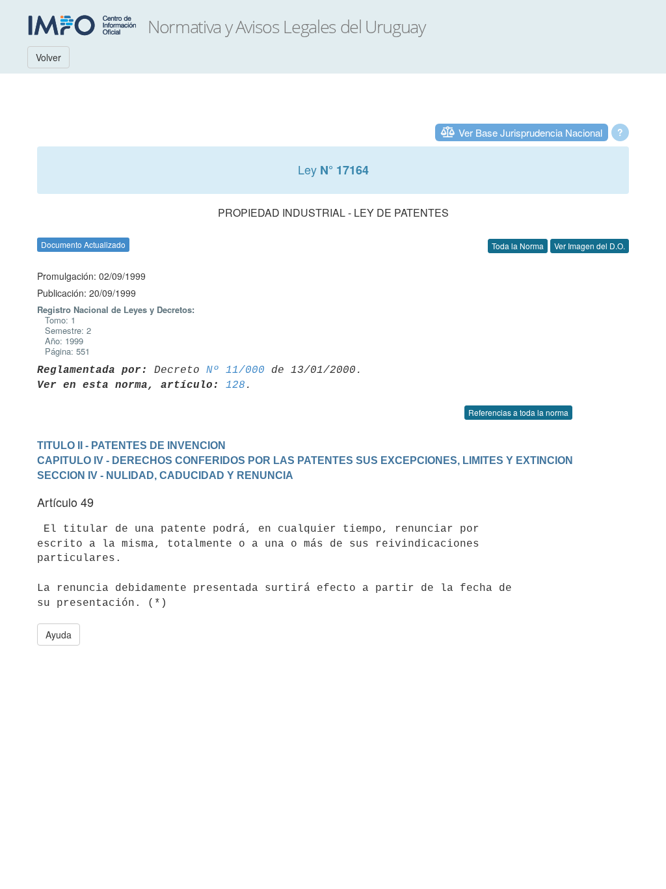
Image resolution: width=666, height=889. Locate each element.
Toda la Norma (518, 245)
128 (235, 385)
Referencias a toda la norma (518, 412)
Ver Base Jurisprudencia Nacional (530, 132)
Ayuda (59, 634)
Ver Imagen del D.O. (589, 245)
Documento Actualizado (83, 244)
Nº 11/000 (235, 370)
